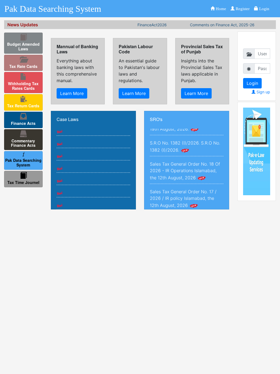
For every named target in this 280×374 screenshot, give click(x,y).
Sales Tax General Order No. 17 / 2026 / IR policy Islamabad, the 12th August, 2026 (183, 193)
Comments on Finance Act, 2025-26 (216, 24)
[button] (218, 8)
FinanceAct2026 (146, 24)
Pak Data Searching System (52, 9)
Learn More (72, 93)
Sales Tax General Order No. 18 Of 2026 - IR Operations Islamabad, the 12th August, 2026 (185, 166)
